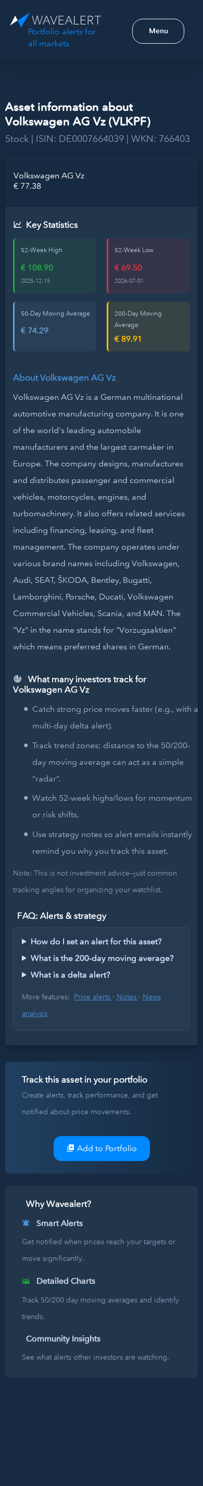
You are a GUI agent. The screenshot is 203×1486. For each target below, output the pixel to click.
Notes (127, 997)
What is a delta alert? (70, 975)
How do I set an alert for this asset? (96, 941)
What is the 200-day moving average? (102, 958)
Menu (158, 30)
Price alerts (93, 997)
